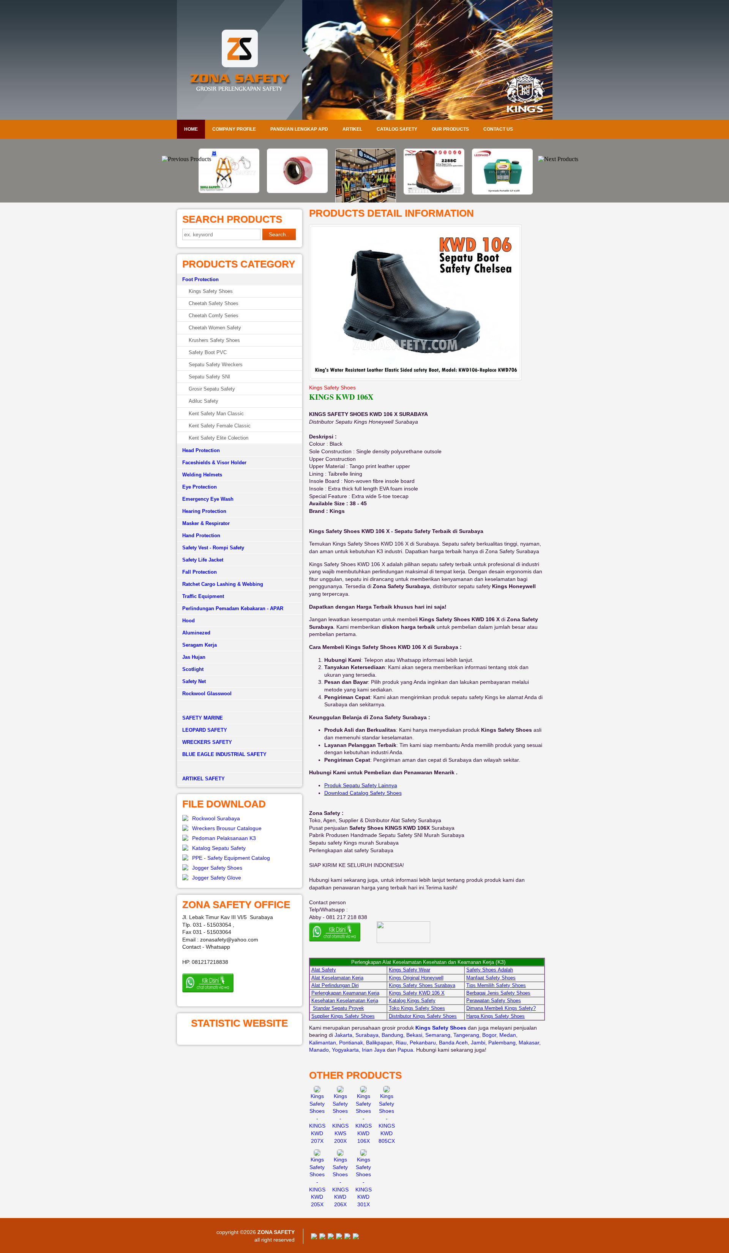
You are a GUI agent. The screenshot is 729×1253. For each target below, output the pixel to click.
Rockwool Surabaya (216, 818)
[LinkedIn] (356, 1237)
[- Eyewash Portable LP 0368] (501, 193)
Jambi (478, 1042)
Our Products (450, 129)
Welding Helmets (202, 475)
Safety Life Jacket (202, 560)
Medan (507, 1035)
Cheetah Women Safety (215, 328)
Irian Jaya (373, 1050)
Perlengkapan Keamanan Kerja (345, 993)
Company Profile (234, 129)
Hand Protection (201, 535)
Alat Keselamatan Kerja (337, 978)
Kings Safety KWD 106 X (417, 993)
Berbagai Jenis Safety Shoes (498, 993)
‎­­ (239, 767)
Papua (405, 1050)
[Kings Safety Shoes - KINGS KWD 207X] (317, 1091)
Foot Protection (200, 279)
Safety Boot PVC (208, 352)
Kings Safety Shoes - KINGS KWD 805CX (387, 1118)
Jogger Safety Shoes (217, 868)
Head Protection (201, 450)
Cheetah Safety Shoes (213, 303)
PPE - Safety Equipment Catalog (231, 858)
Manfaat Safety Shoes (491, 978)
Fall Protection (199, 572)
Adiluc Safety (203, 401)
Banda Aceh (453, 1042)
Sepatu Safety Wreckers (216, 364)
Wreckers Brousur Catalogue (227, 828)
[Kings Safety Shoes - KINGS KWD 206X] (340, 1154)
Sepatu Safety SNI (209, 377)
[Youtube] (339, 1237)
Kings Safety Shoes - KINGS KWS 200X (340, 1118)
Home (191, 129)
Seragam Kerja (199, 645)
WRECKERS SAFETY (207, 742)
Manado (319, 1050)
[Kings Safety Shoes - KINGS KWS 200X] (340, 1091)
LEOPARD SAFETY (204, 730)
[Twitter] (322, 1237)
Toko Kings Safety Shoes (417, 1008)
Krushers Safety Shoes (214, 340)
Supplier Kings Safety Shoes (343, 1016)
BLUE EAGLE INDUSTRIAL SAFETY (224, 754)
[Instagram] (347, 1237)
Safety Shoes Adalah (489, 970)
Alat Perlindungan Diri (335, 985)
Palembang (502, 1042)
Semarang (437, 1035)
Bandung (392, 1035)
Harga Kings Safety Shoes (495, 1016)
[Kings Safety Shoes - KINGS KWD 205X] (317, 1154)
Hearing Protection (204, 511)
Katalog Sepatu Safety (219, 848)
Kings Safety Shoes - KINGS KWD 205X (317, 1181)
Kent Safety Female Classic (220, 426)
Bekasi (414, 1035)
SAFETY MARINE (202, 718)
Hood (188, 620)
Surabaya (367, 1035)
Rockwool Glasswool (207, 693)
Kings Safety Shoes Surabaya (422, 985)
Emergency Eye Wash (208, 499)
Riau (401, 1042)
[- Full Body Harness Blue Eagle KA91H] (227, 191)
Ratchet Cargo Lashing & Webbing (222, 584)
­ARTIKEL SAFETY (203, 779)
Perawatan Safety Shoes (493, 1000)
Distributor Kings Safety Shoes (423, 1016)
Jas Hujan (193, 657)
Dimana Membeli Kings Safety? (501, 1008)
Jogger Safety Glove (216, 878)
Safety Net (194, 681)
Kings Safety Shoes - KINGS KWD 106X (363, 1118)
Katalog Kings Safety (412, 1000)
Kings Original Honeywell (416, 978)
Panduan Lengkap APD (299, 129)
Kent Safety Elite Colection (218, 438)
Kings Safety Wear (409, 970)
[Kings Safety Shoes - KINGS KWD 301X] (363, 1154)
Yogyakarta (345, 1050)
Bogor (489, 1035)
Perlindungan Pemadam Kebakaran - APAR (232, 608)
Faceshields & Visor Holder (214, 462)
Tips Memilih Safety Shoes (496, 985)
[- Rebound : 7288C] (432, 193)
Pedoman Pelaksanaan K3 (224, 838)
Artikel (352, 129)
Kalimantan (322, 1042)
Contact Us (498, 129)
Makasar (529, 1042)
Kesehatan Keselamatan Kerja (344, 1000)
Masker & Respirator (206, 523)
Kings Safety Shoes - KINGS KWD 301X (363, 1181)
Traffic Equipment (203, 596)
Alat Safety (323, 970)
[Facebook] (314, 1237)
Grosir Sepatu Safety (212, 389)
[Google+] (331, 1237)
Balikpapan (379, 1042)
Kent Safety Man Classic (216, 413)
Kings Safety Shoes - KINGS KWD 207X (317, 1118)
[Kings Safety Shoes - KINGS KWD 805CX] (386, 1091)
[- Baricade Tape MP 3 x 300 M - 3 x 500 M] (296, 191)
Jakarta (343, 1035)
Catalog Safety (397, 129)
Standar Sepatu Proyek (338, 1008)
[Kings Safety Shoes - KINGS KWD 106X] (363, 1091)
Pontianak (351, 1042)
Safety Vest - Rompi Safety (213, 548)
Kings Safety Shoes (211, 291)
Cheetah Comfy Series (213, 315)
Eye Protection (199, 487)
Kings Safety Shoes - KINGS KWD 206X (340, 1181)
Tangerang (466, 1035)
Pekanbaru (423, 1042)
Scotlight (193, 669)
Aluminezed (196, 633)
